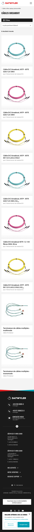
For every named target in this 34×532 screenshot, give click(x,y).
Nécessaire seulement (11, 524)
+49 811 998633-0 (13, 459)
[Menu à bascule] (31, 3)
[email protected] (13, 445)
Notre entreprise (13, 472)
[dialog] (17, 521)
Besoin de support (13, 476)
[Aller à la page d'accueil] (9, 3)
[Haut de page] (17, 426)
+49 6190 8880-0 (13, 442)
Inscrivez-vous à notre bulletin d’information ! (17, 502)
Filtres (7, 20)
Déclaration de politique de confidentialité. (16, 519)
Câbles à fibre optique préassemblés (11, 8)
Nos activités (12, 468)
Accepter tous (23, 524)
